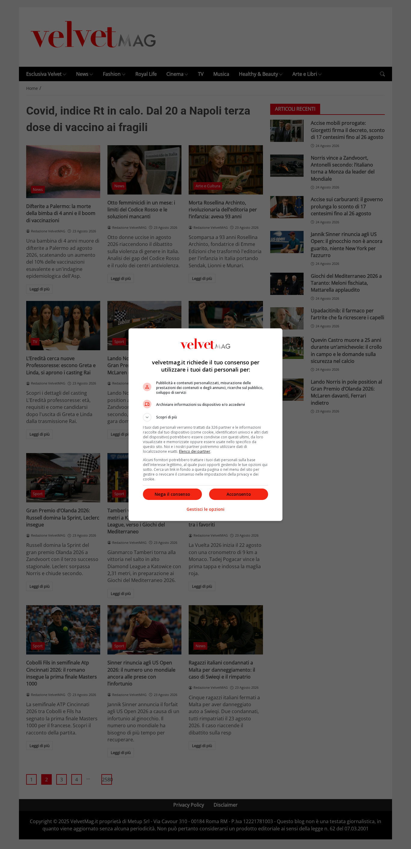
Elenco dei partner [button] (194, 451)
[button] (205, 417)
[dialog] (205, 424)
